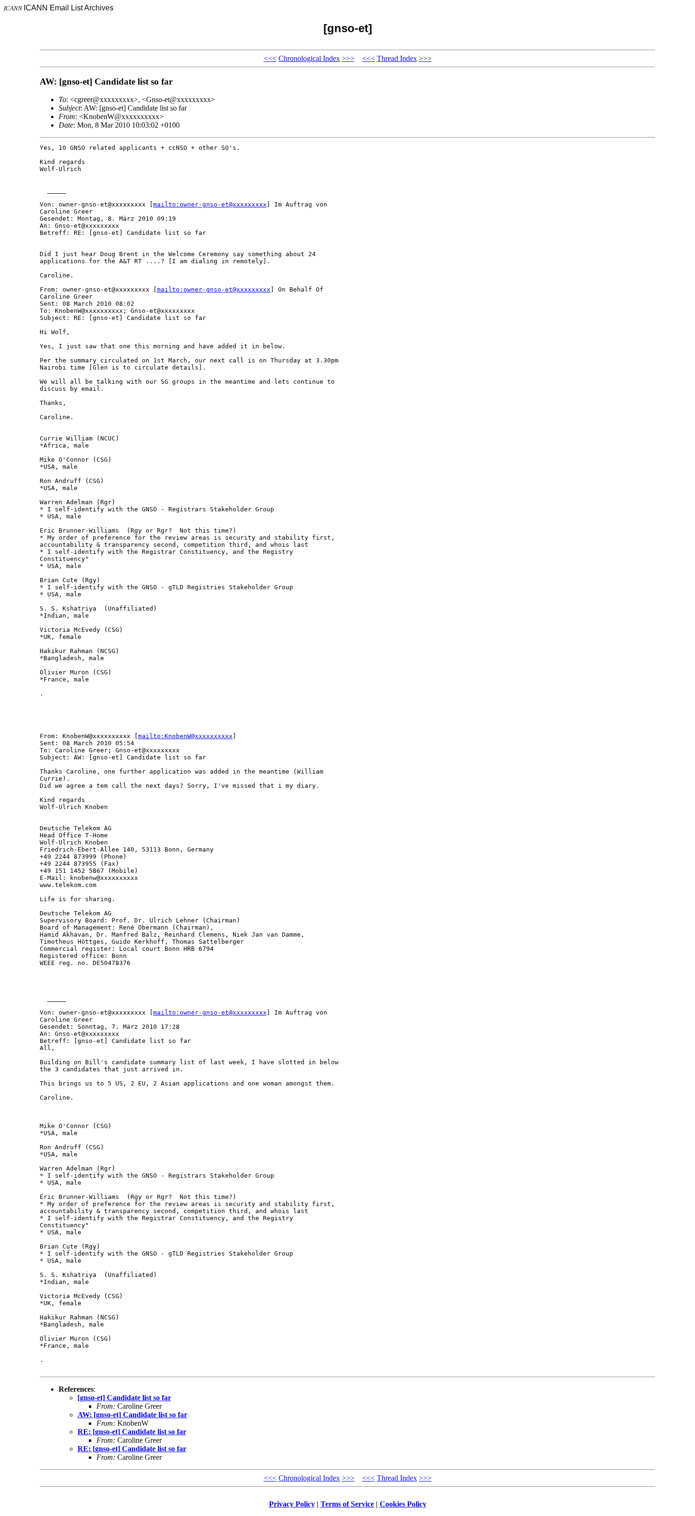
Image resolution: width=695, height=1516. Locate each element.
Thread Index (397, 58)
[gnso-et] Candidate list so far (124, 1398)
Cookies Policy (403, 1504)
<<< (270, 58)
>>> (348, 58)
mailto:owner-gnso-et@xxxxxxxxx (210, 204)
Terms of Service (347, 1504)
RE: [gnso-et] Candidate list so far (132, 1432)
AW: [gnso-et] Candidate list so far (132, 1415)
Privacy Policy (292, 1504)
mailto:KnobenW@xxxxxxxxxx (185, 736)
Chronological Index (309, 58)
